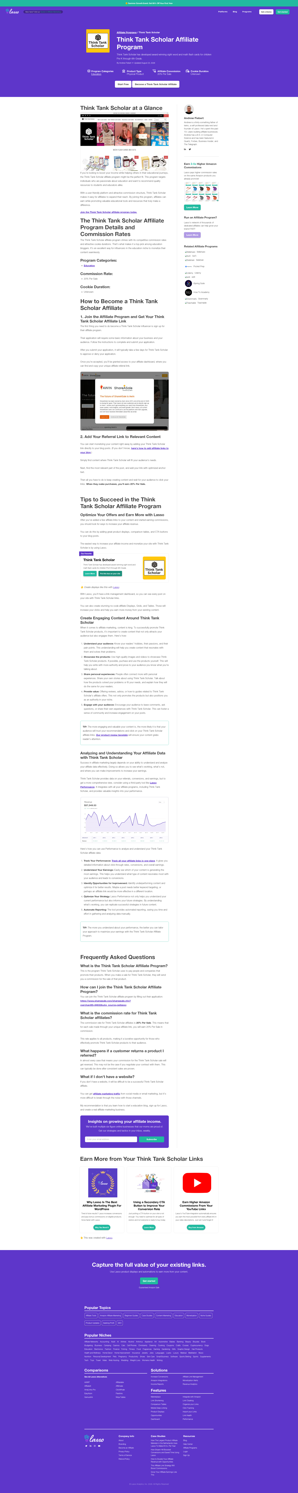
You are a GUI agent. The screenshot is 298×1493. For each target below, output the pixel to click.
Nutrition (87, 1356)
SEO (120, 1323)
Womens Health (148, 1360)
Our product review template (112, 734)
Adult (113, 1342)
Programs (247, 11)
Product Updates (92, 1323)
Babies (172, 1342)
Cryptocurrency (196, 1345)
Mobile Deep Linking (159, 1408)
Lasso (116, 587)
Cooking (161, 1345)
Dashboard (155, 1419)
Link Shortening (157, 1400)
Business (98, 1345)
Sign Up (186, 1455)
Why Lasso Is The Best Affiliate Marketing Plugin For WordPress (102, 1205)
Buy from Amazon (196, 1227)
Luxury (176, 1353)
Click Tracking (188, 1408)
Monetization (191, 1315)
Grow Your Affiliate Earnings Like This (164, 1473)
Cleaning (152, 1345)
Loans (168, 1353)
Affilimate (119, 1386)
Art (155, 1342)
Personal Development (102, 1356)
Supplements (205, 1356)
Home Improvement (122, 1353)
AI (118, 1342)
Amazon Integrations (159, 1380)
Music (201, 1353)
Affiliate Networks (91, 1342)
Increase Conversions (159, 1377)
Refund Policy (124, 1459)
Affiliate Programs (190, 1448)
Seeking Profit (108, 1323)
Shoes (142, 1356)
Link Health (187, 1415)
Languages (159, 1353)
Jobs (152, 1353)
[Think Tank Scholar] (154, 568)
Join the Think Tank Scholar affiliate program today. (108, 212)
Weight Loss (135, 1360)
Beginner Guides (131, 1315)
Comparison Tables (158, 1404)
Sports (195, 1356)
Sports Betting (185, 1356)
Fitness (132, 1349)
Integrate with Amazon (192, 1397)
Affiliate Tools (91, 1315)
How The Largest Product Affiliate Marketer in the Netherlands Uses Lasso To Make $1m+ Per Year (164, 1443)
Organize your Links (191, 1404)
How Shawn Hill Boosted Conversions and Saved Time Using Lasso (165, 1452)
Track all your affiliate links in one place (133, 860)
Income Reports (157, 1384)
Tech (86, 1360)
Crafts (178, 1345)
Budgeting (88, 1345)
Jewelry (145, 1353)
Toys (92, 1360)
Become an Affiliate (126, 1448)
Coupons (170, 1345)
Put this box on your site (110, 573)
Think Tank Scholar (99, 560)
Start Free (123, 84)
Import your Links (190, 1412)
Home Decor (108, 1353)
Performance (188, 1419)
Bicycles (196, 1342)
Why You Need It (102, 1227)
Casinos (116, 1345)
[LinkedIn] (186, 149)
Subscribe (152, 1139)
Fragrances (147, 1349)
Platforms (223, 11)
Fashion (108, 1349)
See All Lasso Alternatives (95, 1377)
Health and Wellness (92, 1353)
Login (185, 1451)
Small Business (162, 1356)
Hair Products (197, 1349)
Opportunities (156, 1415)
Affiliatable (120, 1382)
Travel (98, 1360)
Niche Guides (205, 1315)
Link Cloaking (188, 1400)
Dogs (207, 1345)
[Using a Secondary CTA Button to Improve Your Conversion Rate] (149, 1183)
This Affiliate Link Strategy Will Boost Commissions (162, 1466)
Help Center (188, 1444)
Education (89, 265)
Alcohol (131, 1342)
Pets (115, 1356)
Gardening (166, 1349)
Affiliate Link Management (193, 1377)
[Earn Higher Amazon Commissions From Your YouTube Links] (197, 1183)
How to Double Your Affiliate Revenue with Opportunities (162, 1460)
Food (139, 1349)
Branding (122, 1444)
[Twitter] (191, 149)
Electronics (98, 1349)
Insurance (136, 1353)
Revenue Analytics (190, 1384)
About (121, 1440)
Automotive (163, 1342)
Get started (283, 12)
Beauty (188, 1342)
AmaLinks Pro (90, 1390)
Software (174, 1356)
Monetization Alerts (190, 1380)
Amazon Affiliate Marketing (110, 1315)
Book (203, 1342)
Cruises (186, 1345)
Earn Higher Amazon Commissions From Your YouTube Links (196, 1205)
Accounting (104, 1342)
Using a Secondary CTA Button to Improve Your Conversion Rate (149, 1205)
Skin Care (151, 1356)
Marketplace (156, 1397)
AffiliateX (87, 1386)
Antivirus (139, 1342)
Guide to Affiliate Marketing (50, 12)
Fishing (124, 1349)
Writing (160, 1360)
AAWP (87, 1382)
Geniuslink (88, 1397)
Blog (235, 11)
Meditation (192, 1353)
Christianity (142, 1345)
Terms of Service (125, 1455)
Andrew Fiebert (125, 63)
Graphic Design (184, 1349)
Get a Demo (266, 12)
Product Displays (157, 1412)
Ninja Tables (120, 1397)
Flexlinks (119, 1393)
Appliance (148, 1342)
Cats (123, 1345)
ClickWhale (120, 1390)
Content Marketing (163, 1315)
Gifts (174, 1349)
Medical (183, 1353)
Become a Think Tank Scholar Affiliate (156, 84)
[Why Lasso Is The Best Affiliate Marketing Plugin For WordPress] (102, 1183)
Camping (107, 1345)
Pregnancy (122, 1356)
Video (104, 1360)
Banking (180, 1342)
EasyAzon (88, 1393)
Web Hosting (114, 1360)
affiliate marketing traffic (106, 1093)
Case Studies (147, 1315)
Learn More (90, 573)
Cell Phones (132, 1345)
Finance (116, 1349)
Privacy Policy (124, 1451)
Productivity (133, 1356)
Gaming (157, 1349)
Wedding (124, 1360)
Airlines (123, 1342)
